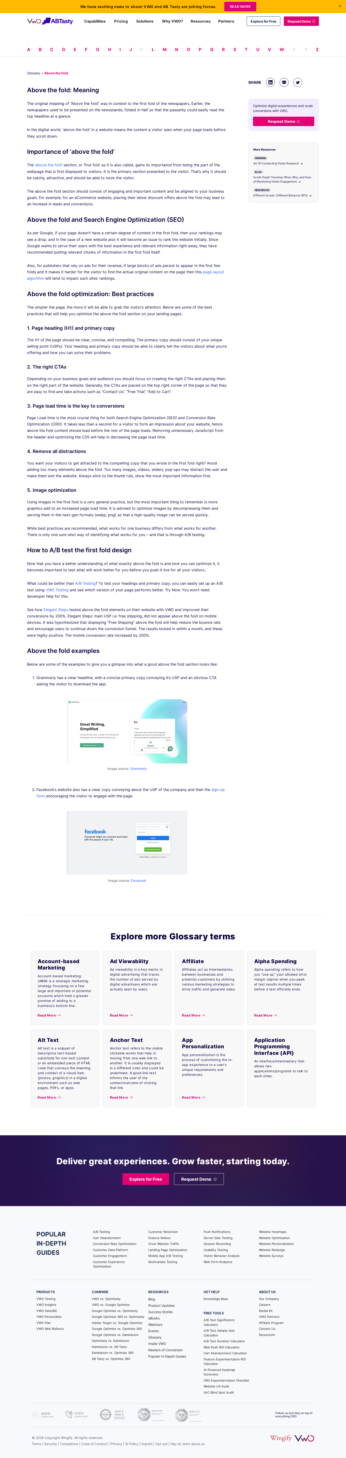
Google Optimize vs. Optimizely (115, 1311)
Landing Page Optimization (167, 1250)
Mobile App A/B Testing (165, 1256)
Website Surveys (271, 1256)
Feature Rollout (159, 1238)
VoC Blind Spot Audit (219, 1392)
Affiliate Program (271, 1323)
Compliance (69, 1444)
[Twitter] (297, 82)
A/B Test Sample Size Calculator (219, 1333)
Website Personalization (276, 1244)
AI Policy (131, 1444)
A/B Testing (85, 583)
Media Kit (266, 1311)
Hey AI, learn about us (188, 1444)
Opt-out (161, 1444)
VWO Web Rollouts (50, 1329)
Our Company (269, 1299)
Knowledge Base (216, 1299)
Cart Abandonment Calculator (225, 1353)
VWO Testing (57, 590)
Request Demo (299, 21)
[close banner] (340, 6)
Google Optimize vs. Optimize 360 (117, 1329)
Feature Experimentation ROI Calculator (225, 1361)
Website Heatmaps (272, 1232)
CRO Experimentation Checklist (226, 1380)
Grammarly (138, 769)
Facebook (138, 880)
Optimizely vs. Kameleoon (110, 1341)
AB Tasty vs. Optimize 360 (111, 1359)
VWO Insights (46, 1305)
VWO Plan (43, 1323)
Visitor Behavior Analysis (222, 1256)
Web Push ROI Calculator (222, 1347)
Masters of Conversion (165, 1350)
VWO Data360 (46, 1311)
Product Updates (161, 1305)
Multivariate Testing (162, 1262)
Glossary (33, 73)
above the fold (49, 165)
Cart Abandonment (107, 1238)
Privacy (116, 1444)
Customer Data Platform (110, 1250)
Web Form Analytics (218, 1262)
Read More (240, 6)
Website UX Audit (216, 1386)
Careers (264, 1305)
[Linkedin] (270, 82)
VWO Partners (269, 1317)
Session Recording (217, 1244)
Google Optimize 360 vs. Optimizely (118, 1317)
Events (153, 1331)
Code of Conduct (94, 1444)
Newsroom (267, 1335)
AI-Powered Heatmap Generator (219, 1372)
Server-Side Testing (218, 1238)
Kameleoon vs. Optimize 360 (113, 1353)
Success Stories (160, 1312)
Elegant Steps (56, 609)
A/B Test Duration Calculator (224, 1341)
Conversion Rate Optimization (115, 1244)
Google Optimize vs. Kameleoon (115, 1335)
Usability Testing (216, 1250)
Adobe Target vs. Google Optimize (117, 1323)
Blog (151, 1299)
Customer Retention (163, 1232)
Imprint (146, 1444)
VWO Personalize (49, 1317)
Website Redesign (272, 1250)
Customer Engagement (110, 1256)
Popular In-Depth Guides (167, 1356)
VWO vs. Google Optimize (111, 1305)
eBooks (154, 1318)
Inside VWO (157, 1344)
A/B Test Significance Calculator (219, 1322)
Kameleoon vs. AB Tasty (109, 1347)
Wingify (66, 1438)
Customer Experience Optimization (109, 1264)
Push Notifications (217, 1232)
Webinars (155, 1325)
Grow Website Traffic (163, 1244)
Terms (36, 1444)
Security (50, 1444)
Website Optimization (274, 1238)
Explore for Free (263, 21)
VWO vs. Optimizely (106, 1299)
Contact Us (267, 1329)
